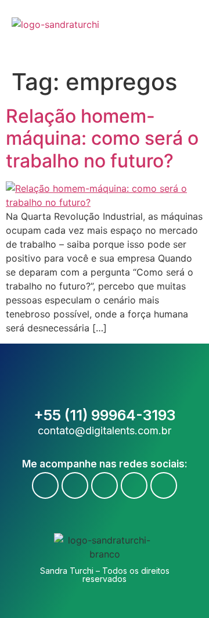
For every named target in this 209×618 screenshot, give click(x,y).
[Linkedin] (134, 485)
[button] (193, 31)
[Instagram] (104, 485)
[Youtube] (75, 485)
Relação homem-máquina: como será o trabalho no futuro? (102, 138)
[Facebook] (45, 485)
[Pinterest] (163, 485)
